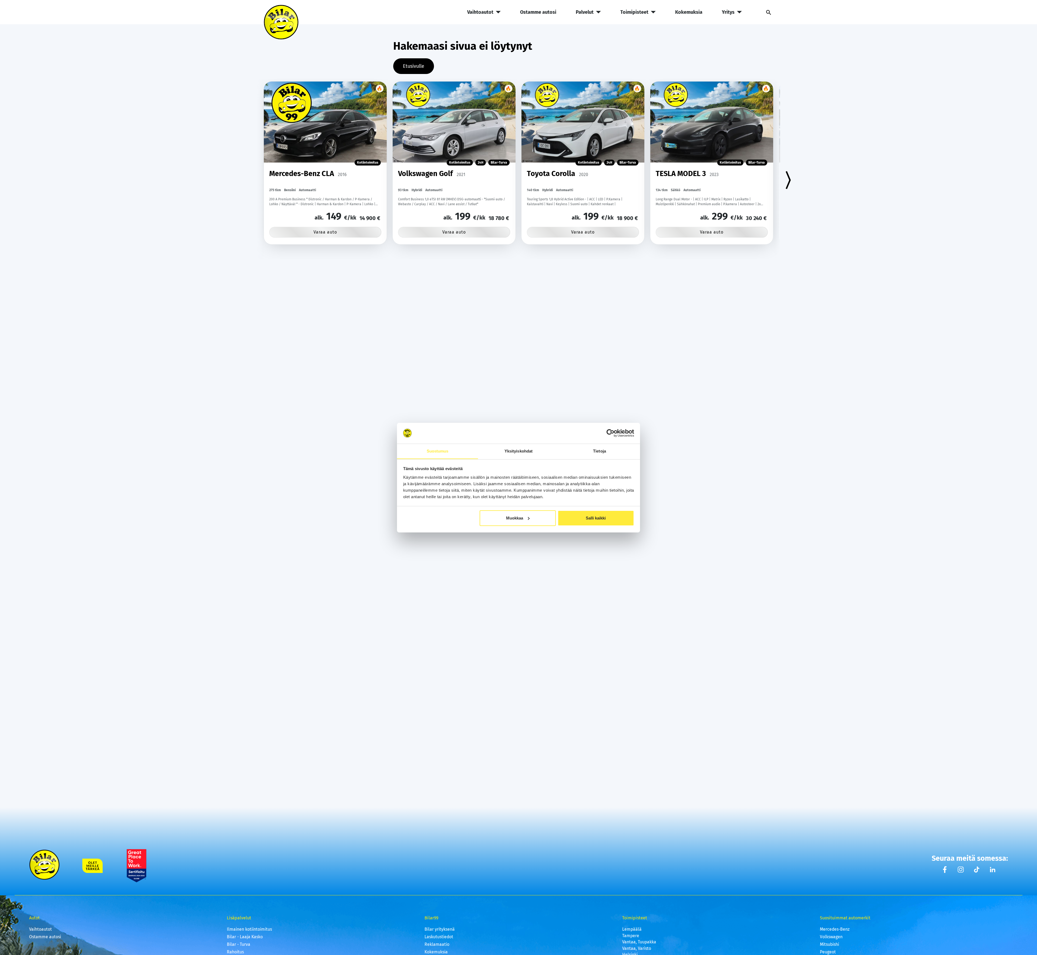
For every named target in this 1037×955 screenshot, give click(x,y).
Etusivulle (413, 66)
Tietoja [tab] (599, 450)
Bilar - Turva (238, 944)
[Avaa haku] (766, 12)
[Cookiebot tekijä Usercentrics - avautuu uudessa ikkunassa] (610, 433)
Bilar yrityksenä (440, 929)
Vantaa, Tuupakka (639, 941)
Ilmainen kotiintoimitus (249, 929)
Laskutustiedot (439, 936)
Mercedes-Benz (835, 929)
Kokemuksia (688, 12)
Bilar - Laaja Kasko (245, 936)
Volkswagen (831, 936)
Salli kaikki (596, 518)
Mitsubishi (829, 944)
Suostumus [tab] (438, 450)
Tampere (630, 935)
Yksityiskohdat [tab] (518, 450)
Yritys (728, 12)
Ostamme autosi (538, 12)
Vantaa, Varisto (636, 948)
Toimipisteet (634, 12)
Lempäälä (632, 929)
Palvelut (585, 12)
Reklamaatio (437, 944)
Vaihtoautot (480, 12)
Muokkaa (514, 518)
